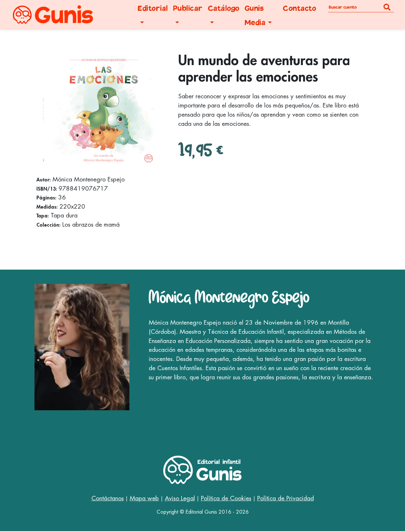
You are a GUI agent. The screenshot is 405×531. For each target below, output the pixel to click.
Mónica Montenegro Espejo (229, 297)
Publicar (188, 8)
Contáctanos (107, 498)
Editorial (153, 8)
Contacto (299, 8)
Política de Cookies (226, 498)
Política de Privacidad (285, 498)
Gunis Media (255, 15)
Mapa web (144, 498)
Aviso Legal (180, 498)
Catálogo (224, 8)
